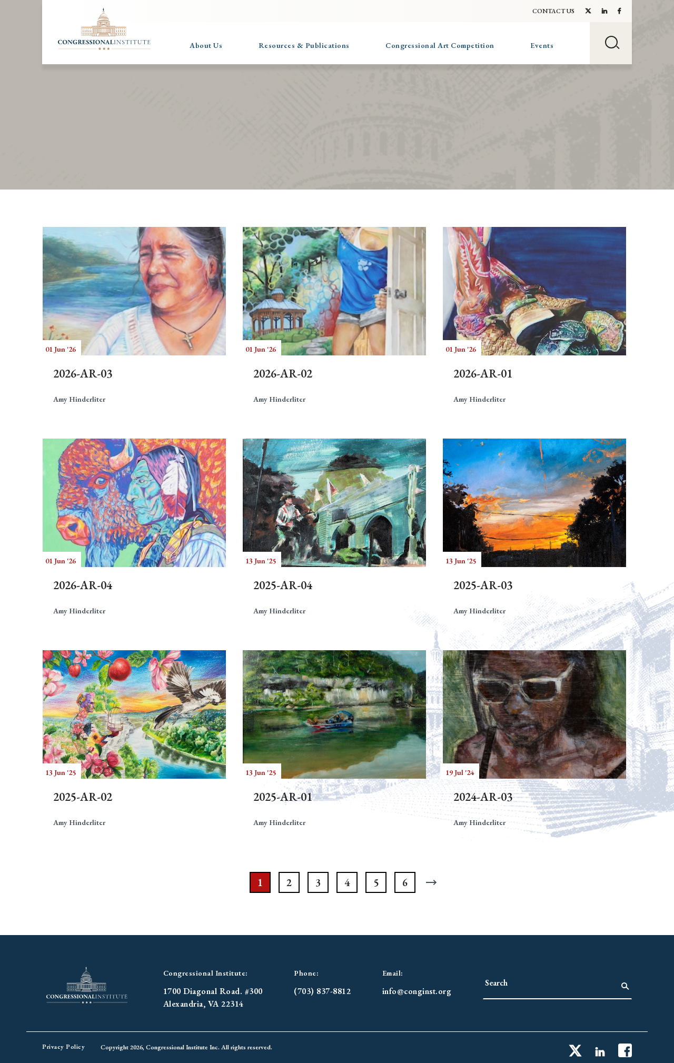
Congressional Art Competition (439, 45)
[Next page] (433, 882)
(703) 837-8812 (322, 991)
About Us (206, 45)
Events (541, 45)
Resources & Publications (304, 45)
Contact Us (553, 11)
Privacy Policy (63, 1046)
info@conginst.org (417, 991)
